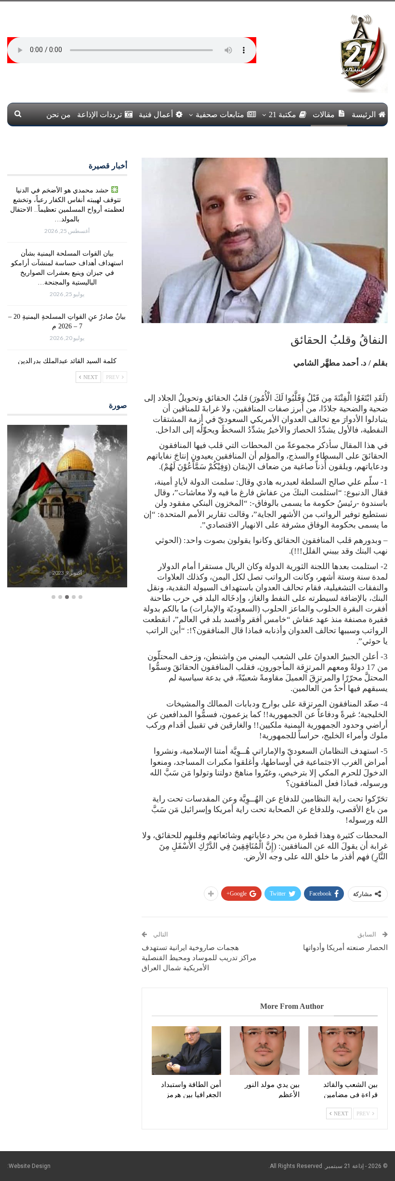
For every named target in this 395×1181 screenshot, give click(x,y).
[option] (67, 507)
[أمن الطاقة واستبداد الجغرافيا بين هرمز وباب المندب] (186, 1050)
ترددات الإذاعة (99, 114)
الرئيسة (364, 114)
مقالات (324, 114)
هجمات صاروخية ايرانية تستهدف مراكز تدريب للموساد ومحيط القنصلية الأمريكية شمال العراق (199, 958)
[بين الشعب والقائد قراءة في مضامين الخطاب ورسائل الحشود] (343, 1050)
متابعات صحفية (220, 114)
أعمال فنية (156, 114)
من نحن (58, 114)
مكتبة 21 (282, 114)
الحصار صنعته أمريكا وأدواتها (345, 947)
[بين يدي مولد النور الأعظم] (264, 1050)
